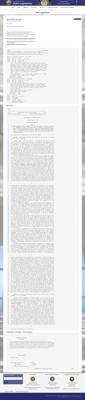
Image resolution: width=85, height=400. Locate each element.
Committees (25, 7)
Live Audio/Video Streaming (67, 7)
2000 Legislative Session (28, 9)
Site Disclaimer (61, 396)
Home (5, 9)
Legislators (34, 7)
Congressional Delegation (22, 391)
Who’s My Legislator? (64, 3)
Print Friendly (77, 19)
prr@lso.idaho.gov (33, 388)
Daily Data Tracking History (15, 21)
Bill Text (10, 23)
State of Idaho (64, 1)
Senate (12, 7)
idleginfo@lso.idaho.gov (53, 388)
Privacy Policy (69, 396)
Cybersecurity (77, 396)
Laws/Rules (42, 7)
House (18, 7)
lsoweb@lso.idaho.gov (76, 388)
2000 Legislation (41, 9)
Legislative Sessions (53, 7)
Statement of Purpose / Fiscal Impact (16, 26)
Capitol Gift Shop (9, 391)
